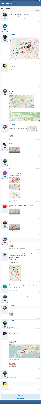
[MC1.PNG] (14, 180)
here (22, 18)
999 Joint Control (14, 361)
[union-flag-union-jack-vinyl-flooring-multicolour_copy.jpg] (12, 365)
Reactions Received (3, 19)
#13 (39, 252)
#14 (39, 284)
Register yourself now (20, 396)
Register (37, 0)
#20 (39, 381)
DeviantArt (18, 360)
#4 (39, 63)
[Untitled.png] (24, 351)
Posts (2, 31)
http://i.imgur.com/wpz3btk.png (16, 161)
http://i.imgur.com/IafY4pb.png (16, 16)
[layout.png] (15, 273)
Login (34, 0)
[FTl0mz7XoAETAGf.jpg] (11, 135)
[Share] (39, 10)
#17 (39, 320)
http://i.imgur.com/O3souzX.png (16, 64)
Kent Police (16, 327)
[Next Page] (4, 10)
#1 (39, 12)
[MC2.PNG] (14, 187)
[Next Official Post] (37, 139)
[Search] (39, 0)
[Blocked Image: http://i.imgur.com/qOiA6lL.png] (14, 290)
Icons (15, 360)
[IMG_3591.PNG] (32, 128)
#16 (39, 305)
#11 (39, 220)
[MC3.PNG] (14, 195)
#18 (39, 331)
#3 (39, 34)
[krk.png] (21, 101)
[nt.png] (24, 116)
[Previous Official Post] (36, 139)
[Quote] (39, 21)
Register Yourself (22, 398)
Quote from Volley (12, 307)
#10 (39, 204)
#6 (39, 124)
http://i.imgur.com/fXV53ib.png (16, 287)
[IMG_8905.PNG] (24, 48)
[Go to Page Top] (40, 403)
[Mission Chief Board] (20, 3)
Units (14, 360)
